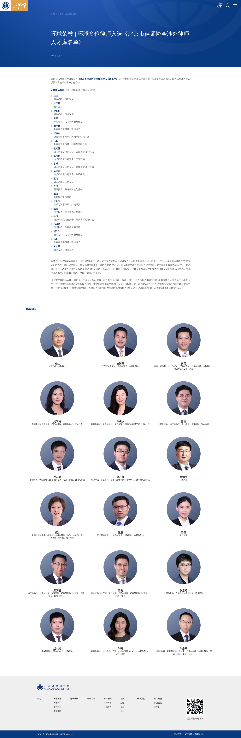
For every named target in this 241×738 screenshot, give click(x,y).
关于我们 (57, 703)
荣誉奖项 (57, 711)
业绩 (122, 703)
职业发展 (158, 703)
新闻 (61, 14)
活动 (122, 711)
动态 (66, 14)
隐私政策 (199, 734)
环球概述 (57, 698)
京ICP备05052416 (66, 734)
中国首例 (57, 707)
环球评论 (108, 703)
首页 (39, 698)
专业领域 (74, 698)
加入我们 (158, 698)
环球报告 (108, 707)
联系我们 (141, 698)
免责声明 (188, 734)
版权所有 (178, 734)
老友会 (157, 707)
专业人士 (91, 698)
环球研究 (108, 698)
